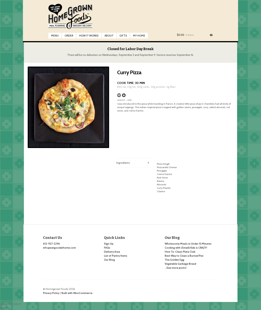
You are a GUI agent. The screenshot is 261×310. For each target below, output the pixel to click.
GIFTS (123, 35)
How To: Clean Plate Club (180, 251)
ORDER (69, 35)
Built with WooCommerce (77, 293)
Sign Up (108, 243)
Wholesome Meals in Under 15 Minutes (188, 243)
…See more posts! (175, 267)
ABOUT (109, 35)
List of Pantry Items (115, 255)
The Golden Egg (174, 259)
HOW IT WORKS (89, 35)
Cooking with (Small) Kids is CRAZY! (186, 247)
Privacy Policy (51, 293)
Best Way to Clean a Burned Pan (184, 255)
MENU (55, 35)
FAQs (107, 247)
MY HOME (139, 35)
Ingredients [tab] (123, 162)
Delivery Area (112, 251)
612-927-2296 (51, 243)
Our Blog (109, 259)
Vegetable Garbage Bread (180, 263)
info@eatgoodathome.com (59, 247)
